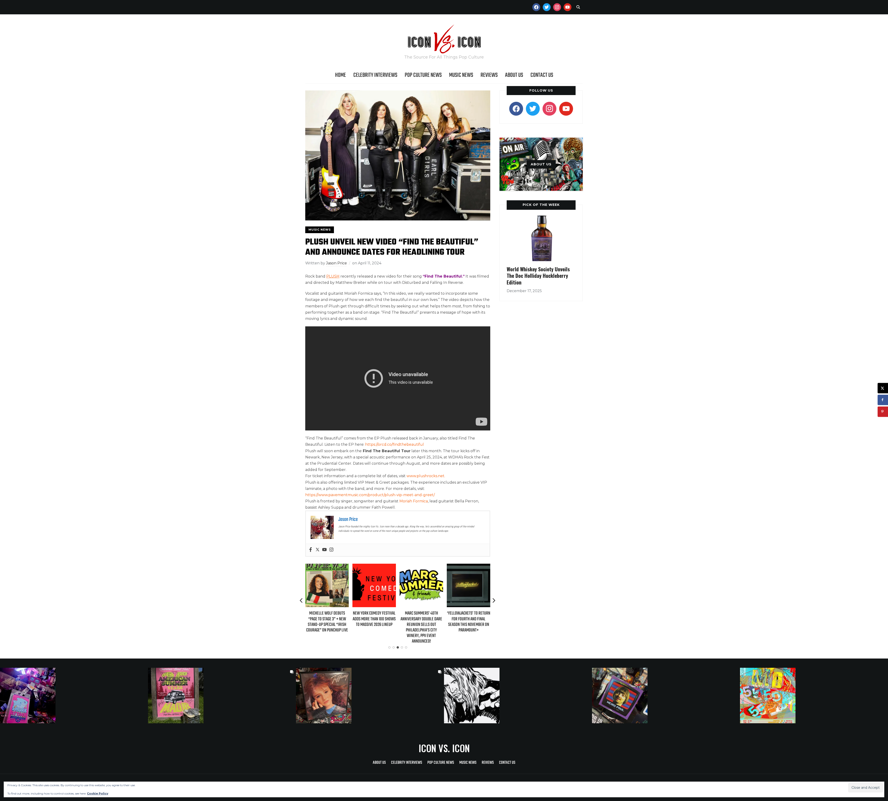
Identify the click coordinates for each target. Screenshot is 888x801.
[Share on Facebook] (883, 400)
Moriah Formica (413, 501)
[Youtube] (324, 550)
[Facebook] (310, 550)
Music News (461, 75)
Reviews (489, 75)
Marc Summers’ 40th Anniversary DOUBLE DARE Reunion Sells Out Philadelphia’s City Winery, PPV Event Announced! (374, 627)
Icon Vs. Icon (444, 748)
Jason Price (336, 263)
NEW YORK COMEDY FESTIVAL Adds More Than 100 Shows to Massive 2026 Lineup (326, 619)
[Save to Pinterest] (883, 411)
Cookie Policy (97, 793)
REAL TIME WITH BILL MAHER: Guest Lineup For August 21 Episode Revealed (468, 619)
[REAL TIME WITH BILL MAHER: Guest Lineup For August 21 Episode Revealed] (468, 567)
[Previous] (301, 600)
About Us (514, 75)
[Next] (494, 600)
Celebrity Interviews (375, 75)
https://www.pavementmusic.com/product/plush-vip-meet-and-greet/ (370, 495)
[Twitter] (317, 550)
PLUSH (332, 276)
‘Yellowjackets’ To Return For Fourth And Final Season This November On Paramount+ (421, 622)
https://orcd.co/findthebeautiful (394, 444)
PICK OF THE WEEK (541, 205)
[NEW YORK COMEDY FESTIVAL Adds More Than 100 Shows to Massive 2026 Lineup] (327, 567)
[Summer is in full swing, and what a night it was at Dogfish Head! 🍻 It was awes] (222, 695)
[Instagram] (331, 550)
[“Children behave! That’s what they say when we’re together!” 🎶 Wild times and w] (370, 695)
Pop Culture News (423, 75)
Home (340, 75)
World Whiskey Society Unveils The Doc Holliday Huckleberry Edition (538, 275)
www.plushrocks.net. (426, 476)
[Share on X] (883, 388)
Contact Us (541, 75)
